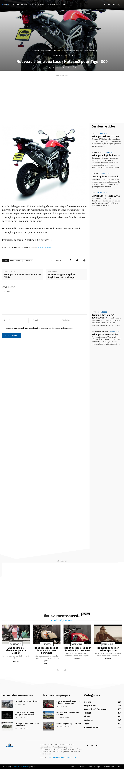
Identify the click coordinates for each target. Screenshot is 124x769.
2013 (93, 193)
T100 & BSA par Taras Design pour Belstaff (24, 713)
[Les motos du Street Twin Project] (48, 715)
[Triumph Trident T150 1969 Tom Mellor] (7, 726)
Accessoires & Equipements (39, 51)
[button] (119, 5)
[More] (84, 260)
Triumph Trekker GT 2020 (105, 136)
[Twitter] (113, 4)
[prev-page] (58, 670)
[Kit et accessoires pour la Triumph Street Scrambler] (46, 634)
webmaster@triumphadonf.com (62, 757)
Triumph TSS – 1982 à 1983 (105, 334)
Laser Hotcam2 (15, 260)
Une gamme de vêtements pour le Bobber (16, 650)
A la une (95, 173)
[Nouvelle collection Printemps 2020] (108, 634)
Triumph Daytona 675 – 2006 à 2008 (104, 316)
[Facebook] (104, 4)
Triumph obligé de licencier (106, 155)
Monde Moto (97, 152)
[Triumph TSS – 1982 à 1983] (7, 704)
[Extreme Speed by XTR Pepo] (48, 726)
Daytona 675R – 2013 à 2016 (106, 196)
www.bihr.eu (44, 247)
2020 (94, 133)
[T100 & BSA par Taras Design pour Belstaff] (7, 715)
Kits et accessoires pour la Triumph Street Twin (77, 649)
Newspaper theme (21, 767)
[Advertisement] (62, 98)
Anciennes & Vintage (100, 331)
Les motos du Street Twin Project (67, 713)
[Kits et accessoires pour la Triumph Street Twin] (77, 634)
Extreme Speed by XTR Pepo (68, 723)
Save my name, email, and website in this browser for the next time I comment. (39, 328)
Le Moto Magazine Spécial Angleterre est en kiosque (61, 276)
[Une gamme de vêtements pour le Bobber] (16, 634)
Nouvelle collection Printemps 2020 (108, 649)
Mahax (16, 661)
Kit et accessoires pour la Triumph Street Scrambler (46, 650)
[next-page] (65, 670)
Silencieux (28, 260)
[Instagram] (109, 4)
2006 (94, 312)
